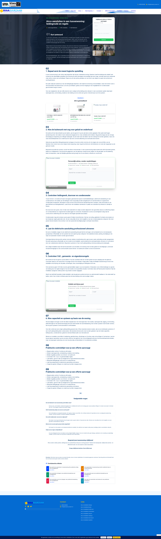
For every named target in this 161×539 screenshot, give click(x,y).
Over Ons (73, 10)
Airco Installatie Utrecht (86, 513)
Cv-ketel (99, 10)
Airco (79, 10)
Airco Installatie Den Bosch (87, 518)
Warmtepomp (89, 10)
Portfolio (119, 10)
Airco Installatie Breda (86, 507)
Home (67, 10)
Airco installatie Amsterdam (87, 511)
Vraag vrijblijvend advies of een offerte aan (80, 448)
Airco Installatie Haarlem (87, 520)
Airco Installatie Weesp (86, 505)
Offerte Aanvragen (110, 10)
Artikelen (133, 10)
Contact (126, 10)
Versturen (104, 39)
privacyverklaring (99, 186)
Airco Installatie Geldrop (86, 515)
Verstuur (72, 183)
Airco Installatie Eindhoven (87, 509)
